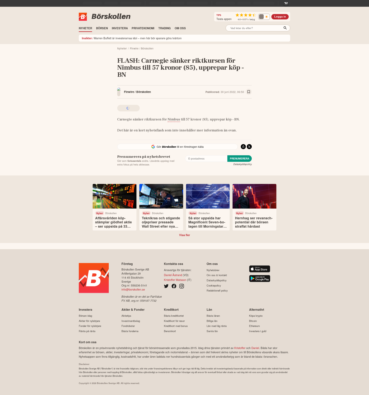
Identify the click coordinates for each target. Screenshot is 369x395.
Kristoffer (239, 348)
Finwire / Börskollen (137, 92)
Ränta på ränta (87, 331)
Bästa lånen (213, 315)
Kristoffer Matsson (175, 280)
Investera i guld (257, 331)
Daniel (255, 348)
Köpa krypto (256, 315)
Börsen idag (85, 315)
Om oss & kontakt (217, 275)
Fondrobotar (128, 326)
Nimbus (174, 119)
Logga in (280, 16)
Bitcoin (253, 321)
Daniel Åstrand (173, 275)
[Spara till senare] (249, 92)
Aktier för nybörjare (89, 321)
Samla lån (212, 331)
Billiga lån (212, 321)
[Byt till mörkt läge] (264, 17)
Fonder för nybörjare (90, 326)
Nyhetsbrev (213, 270)
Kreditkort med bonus (176, 326)
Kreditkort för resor (174, 321)
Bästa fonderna (129, 331)
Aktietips (126, 315)
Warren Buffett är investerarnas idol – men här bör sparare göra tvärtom (132, 38)
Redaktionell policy (217, 290)
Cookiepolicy (214, 285)
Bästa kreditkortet (174, 315)
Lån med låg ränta (217, 326)
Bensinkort (170, 331)
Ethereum (254, 326)
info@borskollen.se (133, 289)
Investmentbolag (130, 321)
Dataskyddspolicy (242, 164)
